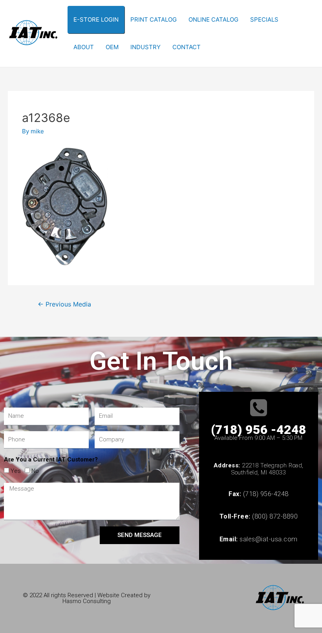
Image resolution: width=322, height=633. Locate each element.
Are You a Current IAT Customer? (51, 459)
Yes (16, 470)
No (35, 470)
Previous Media (64, 304)
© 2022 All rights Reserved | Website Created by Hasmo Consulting (86, 598)
